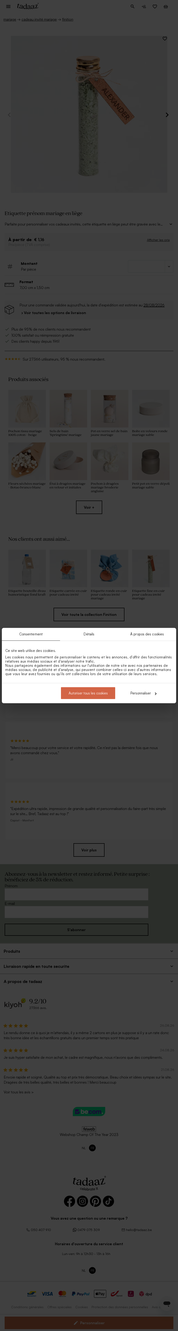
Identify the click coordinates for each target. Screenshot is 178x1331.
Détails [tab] (89, 634)
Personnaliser (140, 693)
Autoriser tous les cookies (88, 693)
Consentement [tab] (31, 634)
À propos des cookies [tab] (147, 634)
